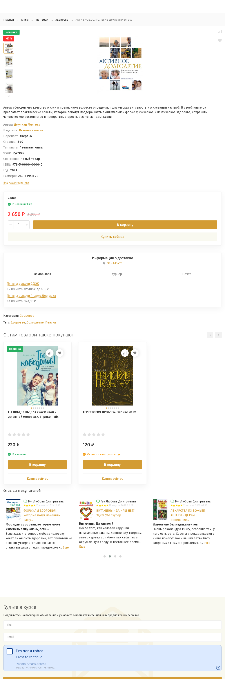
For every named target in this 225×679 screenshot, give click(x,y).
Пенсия (50, 322)
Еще (66, 547)
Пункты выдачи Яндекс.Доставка (31, 295)
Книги (25, 19)
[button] (8, 96)
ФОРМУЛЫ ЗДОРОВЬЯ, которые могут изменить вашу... (42, 515)
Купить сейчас (112, 237)
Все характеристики (16, 182)
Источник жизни (31, 130)
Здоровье (61, 19)
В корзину (125, 225)
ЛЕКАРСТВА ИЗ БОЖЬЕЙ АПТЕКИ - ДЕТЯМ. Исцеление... (188, 515)
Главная (8, 19)
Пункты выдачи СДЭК (23, 283)
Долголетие (35, 322)
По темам (42, 19)
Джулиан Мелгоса (27, 125)
